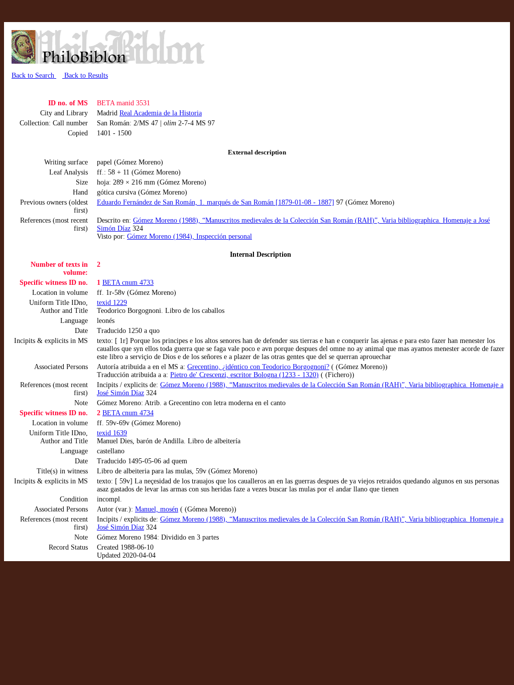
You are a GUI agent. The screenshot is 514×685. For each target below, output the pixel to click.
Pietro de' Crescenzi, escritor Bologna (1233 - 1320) (244, 375)
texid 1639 (112, 433)
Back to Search (34, 75)
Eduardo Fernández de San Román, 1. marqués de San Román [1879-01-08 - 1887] (215, 202)
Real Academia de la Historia (160, 113)
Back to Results (85, 75)
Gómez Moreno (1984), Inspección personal (189, 236)
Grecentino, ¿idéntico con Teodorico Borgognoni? (258, 367)
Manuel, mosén (156, 509)
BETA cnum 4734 (128, 413)
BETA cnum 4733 (128, 282)
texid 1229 (112, 302)
